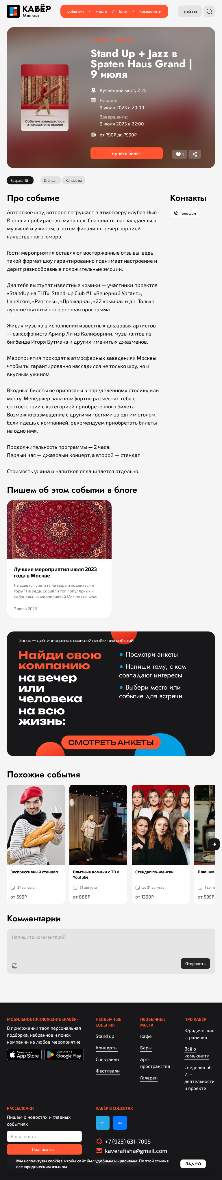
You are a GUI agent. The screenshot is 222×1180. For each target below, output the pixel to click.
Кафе (146, 1036)
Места (101, 11)
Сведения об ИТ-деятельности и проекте (199, 1077)
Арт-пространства (155, 1062)
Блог (123, 11)
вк (120, 1123)
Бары (146, 1047)
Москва (31, 15)
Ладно (193, 1164)
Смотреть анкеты (111, 742)
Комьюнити (150, 11)
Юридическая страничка (199, 1033)
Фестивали (108, 1070)
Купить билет (126, 153)
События (75, 11)
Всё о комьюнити (196, 1052)
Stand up (105, 1036)
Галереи (149, 1077)
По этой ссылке (154, 1160)
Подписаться (44, 1149)
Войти (189, 11)
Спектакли (107, 1059)
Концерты (107, 1047)
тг (102, 1123)
